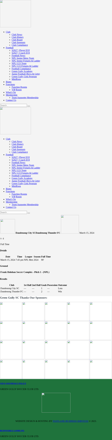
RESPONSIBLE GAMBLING (12, 430)
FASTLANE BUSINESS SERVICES (70, 421)
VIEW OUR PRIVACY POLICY (13, 383)
